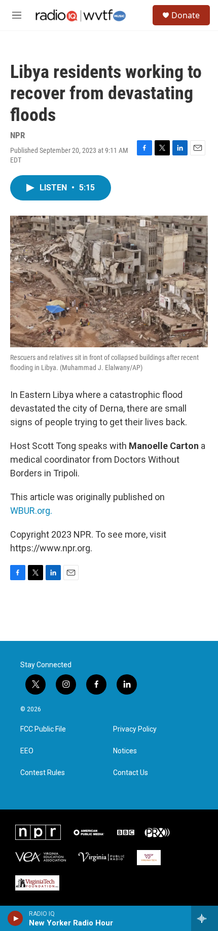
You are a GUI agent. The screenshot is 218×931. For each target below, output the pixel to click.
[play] (15, 918)
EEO (26, 751)
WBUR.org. (31, 510)
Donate (185, 15)
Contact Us (130, 773)
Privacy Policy (135, 729)
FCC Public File (43, 729)
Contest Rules (42, 773)
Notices (125, 751)
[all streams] (204, 918)
